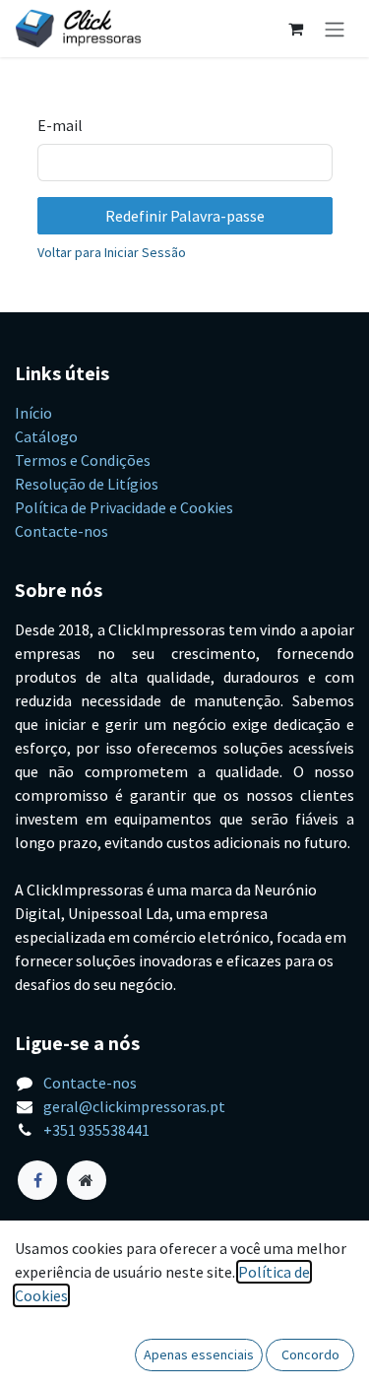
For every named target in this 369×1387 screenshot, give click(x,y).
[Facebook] (37, 1180)
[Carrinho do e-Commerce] (295, 28)
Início (33, 413)
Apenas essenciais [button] (199, 1354)
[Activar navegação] (334, 28)
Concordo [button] (310, 1354)
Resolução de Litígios (86, 484)
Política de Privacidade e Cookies (124, 507)
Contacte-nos (61, 531)
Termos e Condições (83, 460)
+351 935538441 (96, 1130)
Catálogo (46, 436)
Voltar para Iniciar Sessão (111, 252)
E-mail (60, 125)
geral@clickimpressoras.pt (134, 1106)
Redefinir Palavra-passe (185, 216)
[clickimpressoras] (86, 1180)
